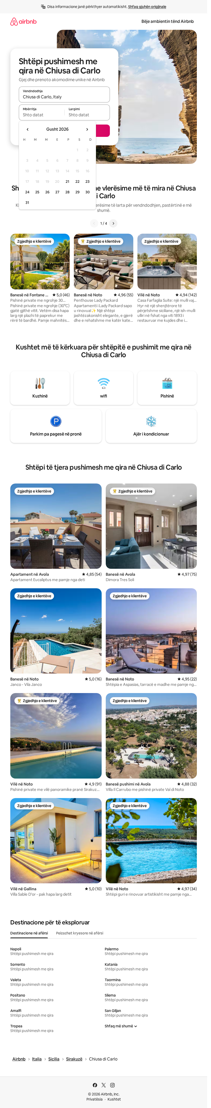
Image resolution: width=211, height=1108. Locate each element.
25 (37, 192)
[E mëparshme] (94, 223)
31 (27, 202)
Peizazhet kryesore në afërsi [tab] (79, 933)
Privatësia (94, 1099)
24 (27, 192)
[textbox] (41, 115)
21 (67, 181)
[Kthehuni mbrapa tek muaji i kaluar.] (27, 129)
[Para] (113, 223)
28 (67, 192)
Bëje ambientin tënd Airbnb (168, 21)
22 (77, 181)
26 (47, 192)
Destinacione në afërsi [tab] (29, 933)
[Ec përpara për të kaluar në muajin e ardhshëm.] (87, 129)
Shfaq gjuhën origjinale (147, 6)
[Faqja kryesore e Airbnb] (23, 21)
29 (77, 192)
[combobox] (64, 97)
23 (87, 181)
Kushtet (114, 1099)
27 (57, 192)
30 (87, 192)
